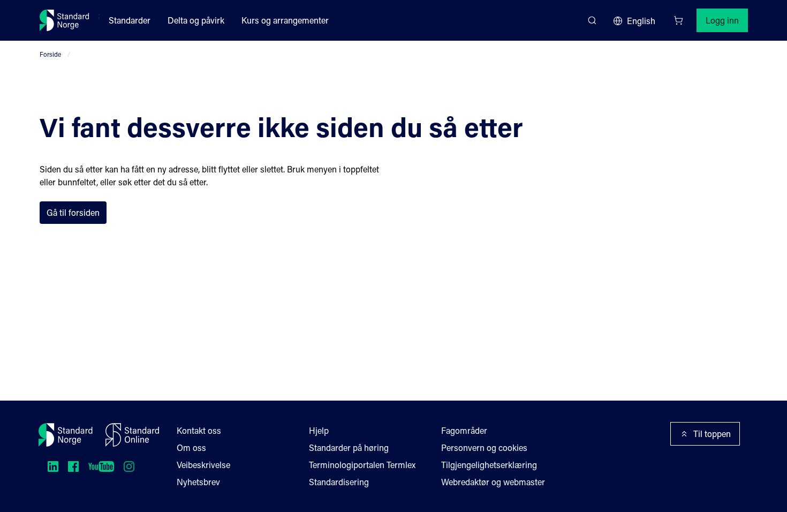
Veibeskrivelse (203, 464)
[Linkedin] (53, 466)
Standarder (129, 20)
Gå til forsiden (73, 212)
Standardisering (339, 481)
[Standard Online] (132, 435)
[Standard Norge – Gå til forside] (64, 20)
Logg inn (722, 20)
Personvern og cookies (484, 447)
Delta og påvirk (196, 20)
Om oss (191, 447)
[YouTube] (101, 466)
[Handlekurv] (678, 20)
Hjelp (319, 430)
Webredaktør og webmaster (493, 481)
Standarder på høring (349, 447)
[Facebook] (73, 466)
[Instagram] (129, 466)
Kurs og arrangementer (285, 20)
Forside (50, 54)
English (641, 20)
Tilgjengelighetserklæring (489, 464)
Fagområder (464, 430)
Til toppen (712, 433)
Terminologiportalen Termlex (362, 464)
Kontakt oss (199, 430)
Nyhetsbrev (198, 481)
